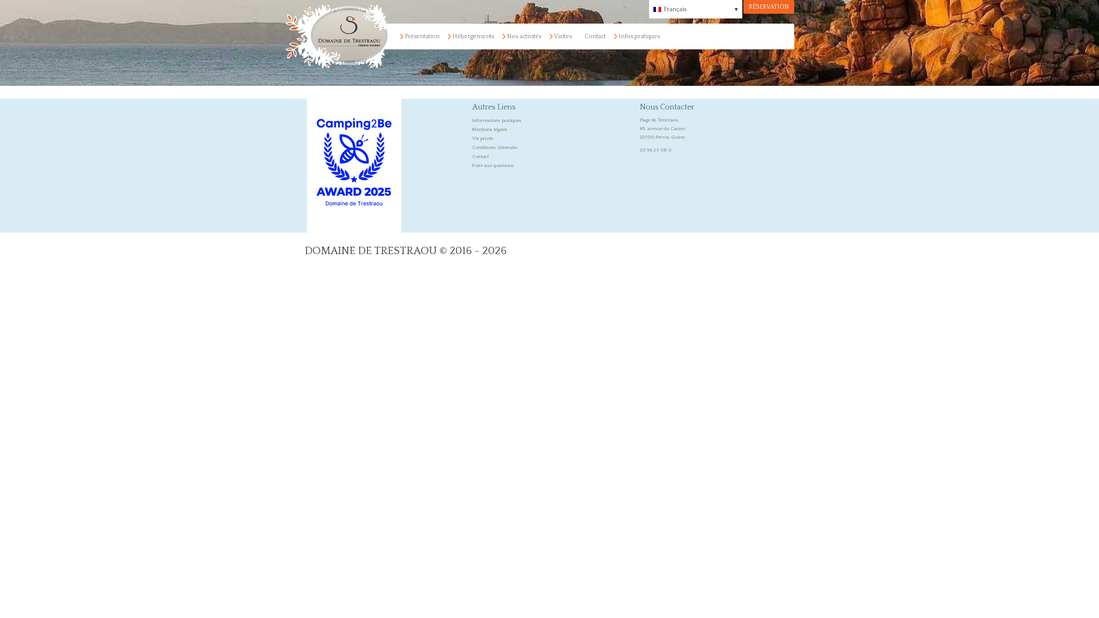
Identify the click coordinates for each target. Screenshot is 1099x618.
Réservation (769, 6)
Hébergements (473, 36)
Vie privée (482, 138)
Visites (563, 36)
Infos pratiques (639, 36)
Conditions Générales (495, 147)
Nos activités (524, 36)
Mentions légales (489, 129)
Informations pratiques (497, 120)
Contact (595, 36)
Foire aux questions (493, 165)
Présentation (422, 36)
